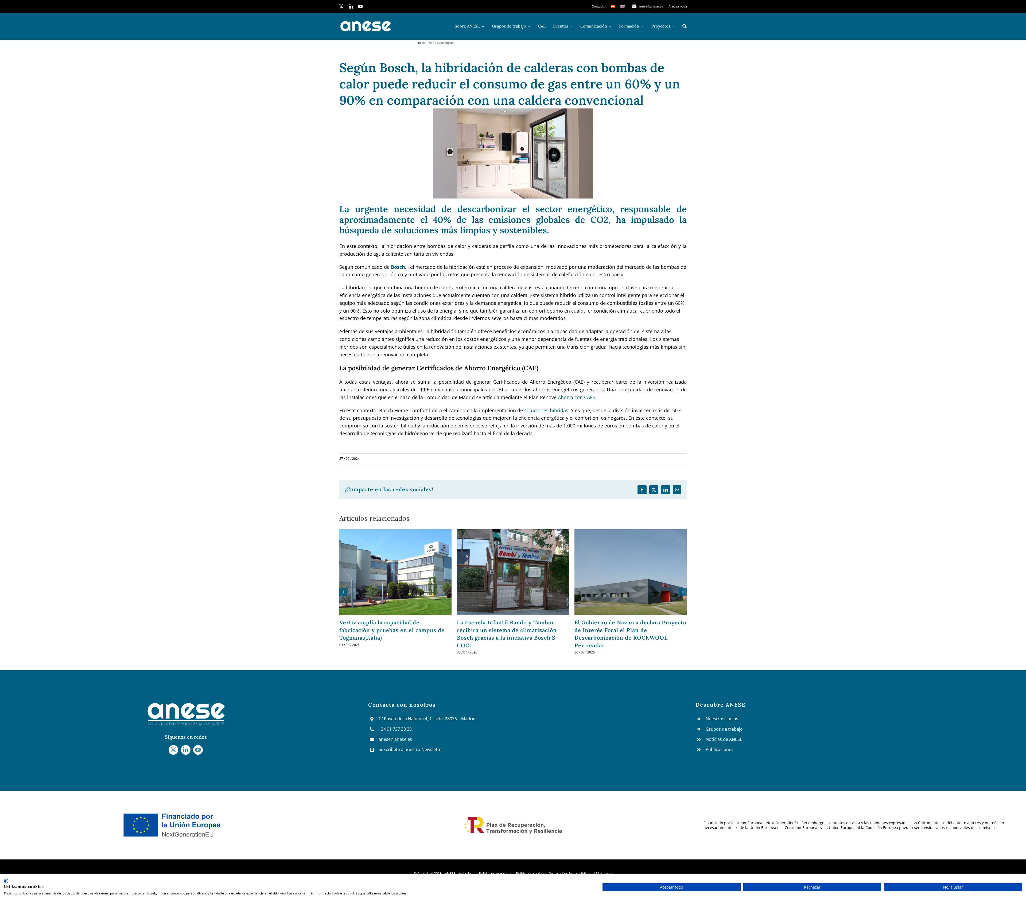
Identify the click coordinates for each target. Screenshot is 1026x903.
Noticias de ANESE (724, 739)
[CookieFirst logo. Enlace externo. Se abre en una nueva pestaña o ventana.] (6, 881)
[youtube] (360, 6)
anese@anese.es (395, 739)
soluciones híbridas (546, 410)
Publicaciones (719, 749)
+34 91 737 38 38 (395, 729)
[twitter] (341, 6)
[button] (343, 592)
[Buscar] (684, 26)
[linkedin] (351, 6)
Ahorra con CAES (576, 397)
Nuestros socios (722, 719)
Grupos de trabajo (724, 729)
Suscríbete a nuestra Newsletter (411, 749)
